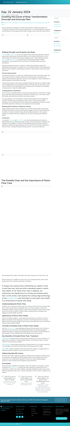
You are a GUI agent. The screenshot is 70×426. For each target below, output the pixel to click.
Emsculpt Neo (13, 54)
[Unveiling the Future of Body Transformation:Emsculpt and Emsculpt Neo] (26, 23)
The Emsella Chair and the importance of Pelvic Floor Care (25, 181)
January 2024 (57, 24)
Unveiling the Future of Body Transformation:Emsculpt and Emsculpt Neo (24, 18)
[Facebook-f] (66, 1)
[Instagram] (69, 1)
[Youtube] (69, 3)
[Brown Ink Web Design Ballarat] (18, 424)
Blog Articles (56, 32)
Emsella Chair (12, 298)
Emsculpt (4, 54)
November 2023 (57, 26)
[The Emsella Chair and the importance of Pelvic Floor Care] (26, 229)
